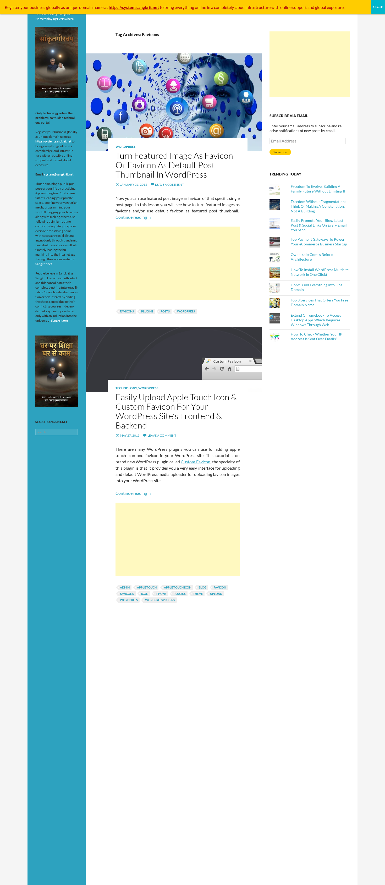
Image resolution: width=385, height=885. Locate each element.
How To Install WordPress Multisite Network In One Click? (320, 272)
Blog (202, 587)
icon (144, 593)
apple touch (147, 587)
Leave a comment (169, 184)
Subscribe (280, 152)
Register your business (25, 7)
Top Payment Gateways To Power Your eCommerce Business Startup (319, 241)
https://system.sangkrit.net (53, 141)
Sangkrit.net (43, 264)
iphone (161, 593)
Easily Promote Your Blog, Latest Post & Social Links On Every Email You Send (319, 225)
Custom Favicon (195, 461)
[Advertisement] (178, 263)
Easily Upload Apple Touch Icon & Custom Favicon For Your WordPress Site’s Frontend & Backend (176, 411)
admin (125, 587)
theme (198, 593)
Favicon (220, 587)
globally (53, 7)
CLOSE (378, 7)
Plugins (147, 311)
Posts (165, 311)
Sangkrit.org (59, 320)
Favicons (127, 311)
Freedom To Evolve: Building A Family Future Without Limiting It (318, 188)
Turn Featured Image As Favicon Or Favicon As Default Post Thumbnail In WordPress (174, 165)
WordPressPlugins (160, 600)
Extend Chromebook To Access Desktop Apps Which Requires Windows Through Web (316, 320)
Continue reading (134, 217)
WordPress (126, 147)
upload (216, 593)
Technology (126, 388)
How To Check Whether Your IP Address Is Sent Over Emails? (316, 336)
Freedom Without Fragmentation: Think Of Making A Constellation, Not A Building (318, 206)
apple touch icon (177, 587)
